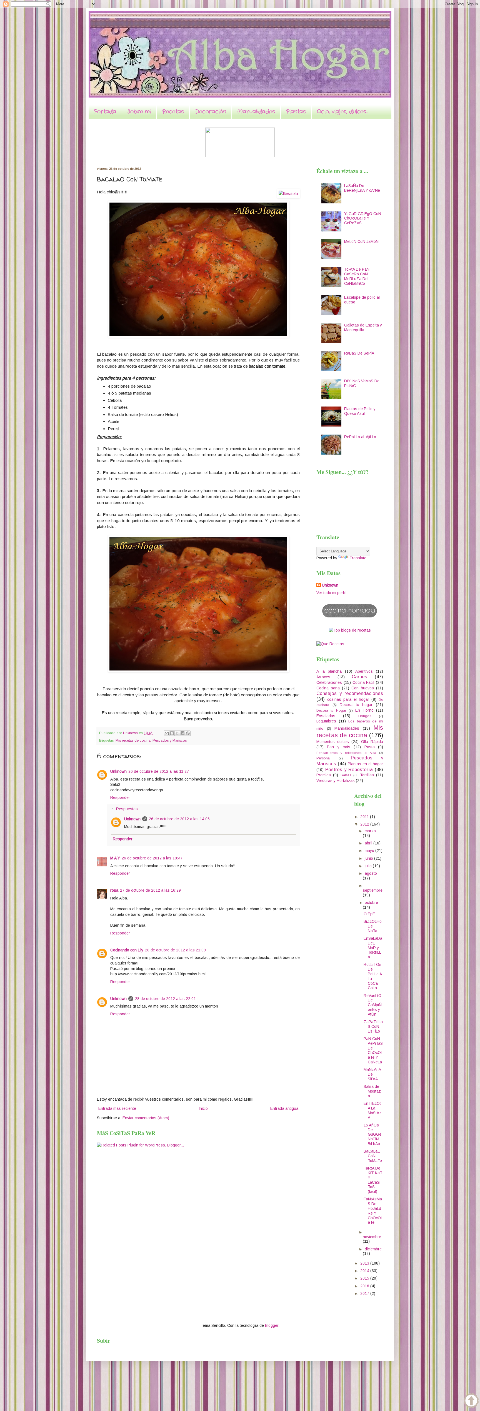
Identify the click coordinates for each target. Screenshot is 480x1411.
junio (369, 858)
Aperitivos (364, 671)
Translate (357, 558)
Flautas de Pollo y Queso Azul (360, 411)
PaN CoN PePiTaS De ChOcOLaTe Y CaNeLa (373, 1050)
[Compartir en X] (177, 733)
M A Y (115, 858)
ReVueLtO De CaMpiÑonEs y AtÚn (373, 1004)
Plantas (296, 112)
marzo (370, 831)
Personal (323, 758)
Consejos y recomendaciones (349, 693)
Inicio (203, 1108)
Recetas (173, 112)
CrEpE (369, 914)
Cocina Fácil (363, 682)
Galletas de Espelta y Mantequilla (363, 327)
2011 (365, 816)
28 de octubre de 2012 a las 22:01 (165, 998)
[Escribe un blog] (172, 733)
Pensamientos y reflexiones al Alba (346, 752)
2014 (365, 1270)
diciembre (373, 1249)
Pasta (369, 747)
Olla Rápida (372, 741)
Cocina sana (328, 688)
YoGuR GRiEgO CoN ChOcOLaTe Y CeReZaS (362, 218)
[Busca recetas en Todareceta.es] (350, 630)
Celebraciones (329, 682)
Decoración (210, 112)
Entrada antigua (284, 1108)
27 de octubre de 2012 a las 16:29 (150, 890)
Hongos (364, 716)
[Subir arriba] (471, 1401)
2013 (365, 1263)
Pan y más (338, 747)
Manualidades (256, 112)
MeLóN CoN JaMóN (361, 241)
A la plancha (329, 671)
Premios (323, 775)
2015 (365, 1278)
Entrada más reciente (117, 1108)
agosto (371, 873)
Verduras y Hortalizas (335, 780)
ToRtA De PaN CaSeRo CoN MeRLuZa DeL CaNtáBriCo (356, 276)
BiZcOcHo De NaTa (373, 926)
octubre (371, 902)
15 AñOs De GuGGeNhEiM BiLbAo (372, 1134)
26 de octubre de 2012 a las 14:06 (179, 819)
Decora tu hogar (356, 704)
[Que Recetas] (330, 644)
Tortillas (367, 775)
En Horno (364, 710)
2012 (365, 824)
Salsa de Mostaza (372, 1091)
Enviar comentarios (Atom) (145, 1118)
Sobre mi (139, 112)
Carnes (359, 676)
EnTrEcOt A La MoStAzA (372, 1110)
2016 (365, 1286)
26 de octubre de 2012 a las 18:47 (152, 858)
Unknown (118, 771)
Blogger (271, 1325)
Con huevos (362, 688)
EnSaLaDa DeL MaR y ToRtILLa (373, 947)
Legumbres (326, 721)
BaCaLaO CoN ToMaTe (373, 1156)
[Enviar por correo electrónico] (166, 733)
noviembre (372, 1237)
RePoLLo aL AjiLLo (360, 437)
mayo (370, 850)
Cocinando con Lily (126, 950)
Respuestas (127, 809)
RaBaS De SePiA (359, 353)
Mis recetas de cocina (133, 740)
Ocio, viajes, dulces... (342, 112)
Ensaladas (325, 716)
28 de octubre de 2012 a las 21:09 (175, 950)
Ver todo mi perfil (331, 592)
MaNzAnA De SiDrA (372, 1074)
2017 (365, 1293)
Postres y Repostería (349, 769)
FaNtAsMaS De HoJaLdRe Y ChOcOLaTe (373, 1211)
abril (369, 843)
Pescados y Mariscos (169, 740)
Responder (120, 797)
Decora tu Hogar (331, 710)
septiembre (372, 890)
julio (369, 866)
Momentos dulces (332, 741)
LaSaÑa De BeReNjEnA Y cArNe (362, 188)
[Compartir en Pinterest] (188, 733)
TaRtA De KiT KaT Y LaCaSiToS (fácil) (373, 1180)
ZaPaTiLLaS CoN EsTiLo (373, 1026)
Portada (105, 112)
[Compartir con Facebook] (182, 733)
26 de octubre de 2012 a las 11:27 (158, 771)
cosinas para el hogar (348, 699)
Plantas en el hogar (365, 764)
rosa (114, 890)
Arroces (323, 677)
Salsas (346, 775)
